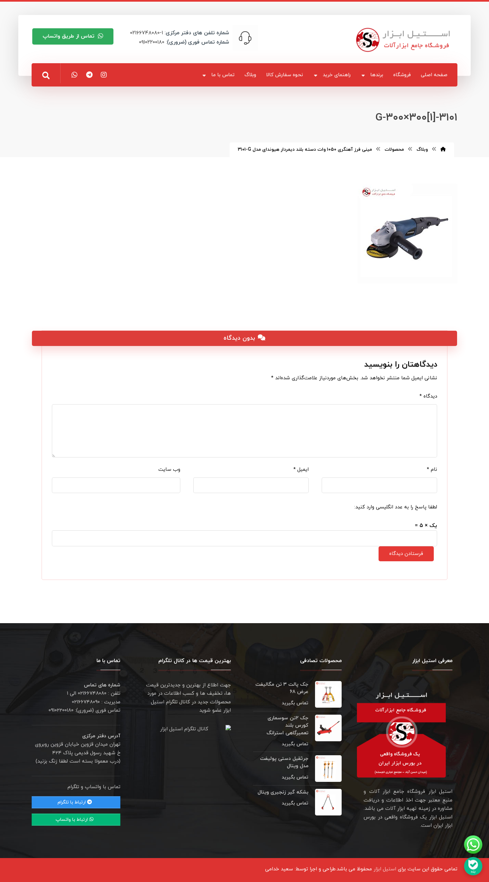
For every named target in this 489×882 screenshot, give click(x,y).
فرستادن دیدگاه (406, 553)
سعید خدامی (279, 869)
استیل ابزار (385, 869)
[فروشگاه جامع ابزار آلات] (404, 40)
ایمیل (301, 469)
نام (432, 469)
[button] (46, 75)
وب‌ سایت (169, 469)
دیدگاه (428, 396)
